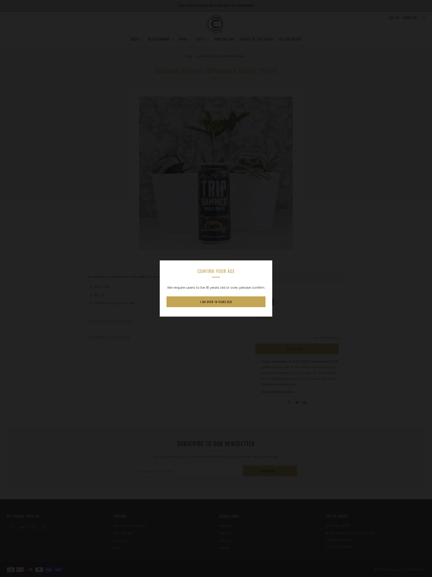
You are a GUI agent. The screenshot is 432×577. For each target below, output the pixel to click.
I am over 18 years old (216, 302)
